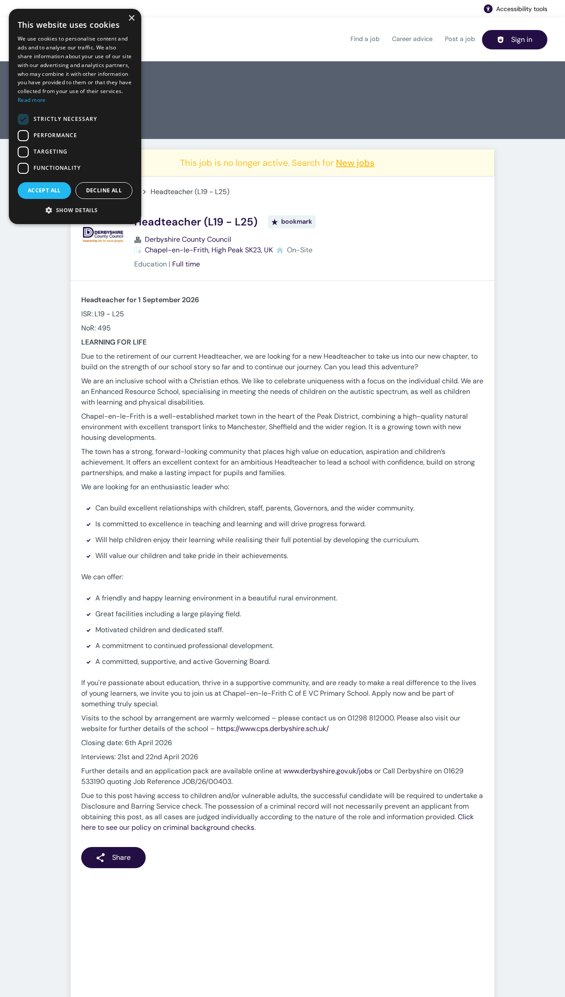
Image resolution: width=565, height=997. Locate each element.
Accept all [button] (44, 190)
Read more (32, 100)
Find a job (365, 39)
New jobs (355, 163)
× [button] (131, 18)
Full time (186, 264)
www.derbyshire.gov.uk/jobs (328, 771)
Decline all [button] (104, 190)
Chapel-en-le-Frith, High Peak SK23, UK (209, 250)
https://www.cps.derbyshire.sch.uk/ (273, 728)
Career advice (412, 39)
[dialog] (75, 116)
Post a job (460, 39)
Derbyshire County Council (188, 239)
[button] (75, 210)
